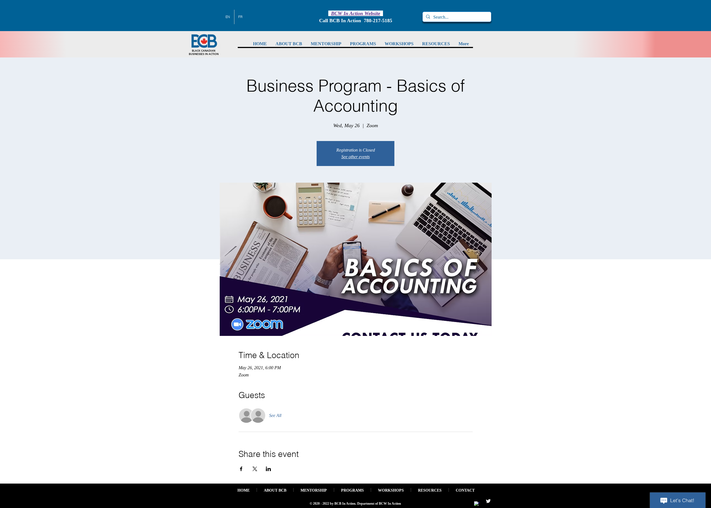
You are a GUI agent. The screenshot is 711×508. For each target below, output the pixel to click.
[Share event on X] (254, 469)
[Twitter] (488, 501)
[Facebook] (477, 504)
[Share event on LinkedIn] (268, 469)
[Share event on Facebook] (241, 469)
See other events (355, 156)
